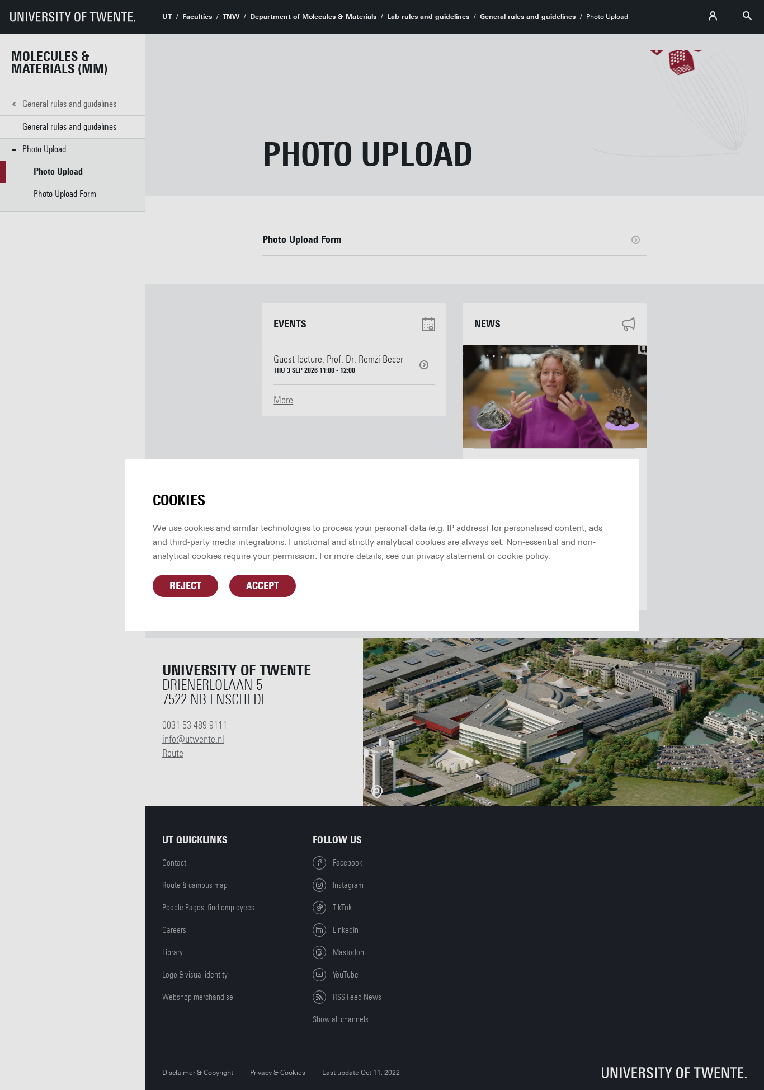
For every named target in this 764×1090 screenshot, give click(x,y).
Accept (262, 586)
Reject (185, 586)
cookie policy (523, 556)
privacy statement (450, 556)
